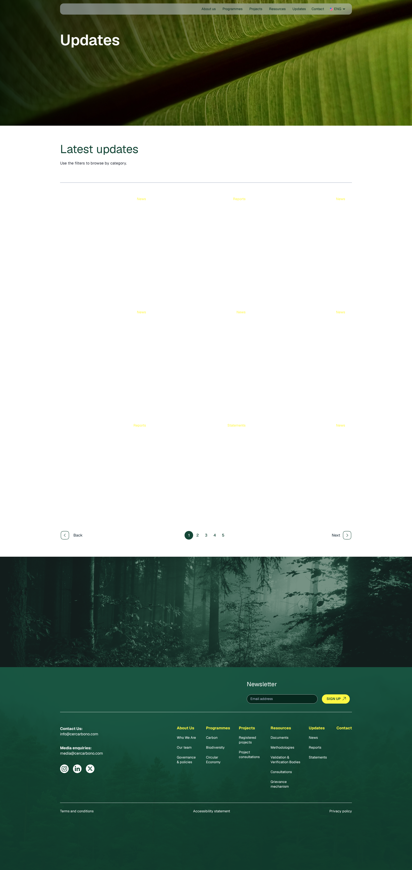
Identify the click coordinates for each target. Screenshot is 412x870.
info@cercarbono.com (79, 733)
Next (336, 535)
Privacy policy (340, 811)
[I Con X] (90, 768)
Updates (317, 727)
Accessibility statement (211, 811)
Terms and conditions (77, 811)
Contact (344, 727)
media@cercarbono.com (81, 753)
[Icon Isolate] (64, 768)
